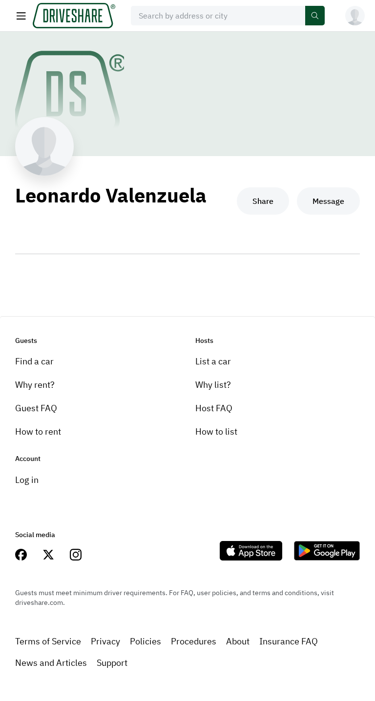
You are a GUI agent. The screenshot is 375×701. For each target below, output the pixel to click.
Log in (27, 479)
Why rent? (35, 384)
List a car (213, 361)
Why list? (213, 384)
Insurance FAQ (288, 641)
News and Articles (51, 662)
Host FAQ (213, 408)
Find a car (34, 361)
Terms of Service (48, 641)
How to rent (38, 431)
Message (328, 201)
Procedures (193, 641)
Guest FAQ (36, 408)
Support (112, 662)
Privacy (105, 641)
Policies (145, 641)
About (238, 641)
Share (262, 201)
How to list (216, 431)
